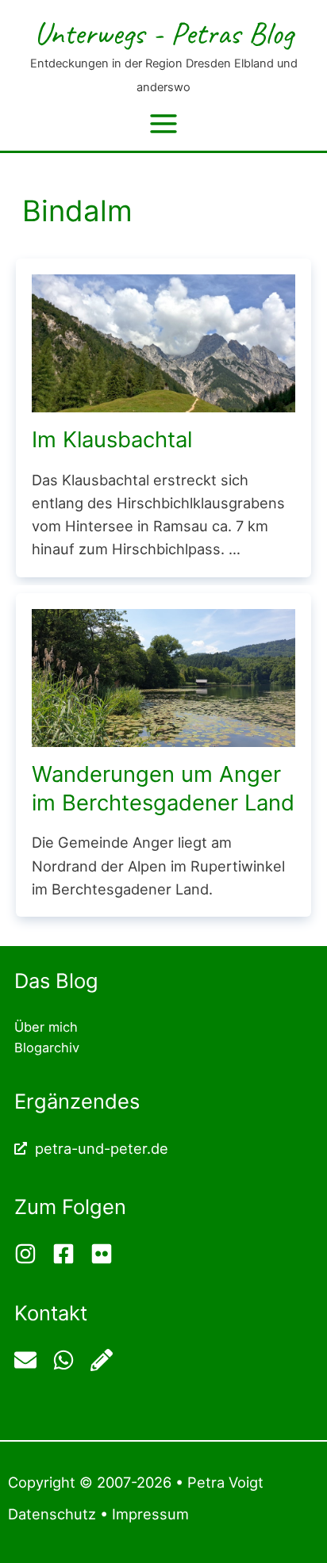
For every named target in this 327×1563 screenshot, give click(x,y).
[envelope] (31, 1360)
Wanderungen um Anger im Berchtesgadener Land (163, 788)
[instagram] (31, 1254)
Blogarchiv (46, 1047)
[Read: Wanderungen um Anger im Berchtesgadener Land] (163, 676)
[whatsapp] (69, 1360)
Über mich (46, 1027)
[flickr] (103, 1254)
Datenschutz (52, 1514)
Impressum (150, 1514)
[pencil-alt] (103, 1360)
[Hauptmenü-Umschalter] (163, 124)
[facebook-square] (69, 1254)
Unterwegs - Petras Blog (163, 33)
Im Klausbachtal (112, 439)
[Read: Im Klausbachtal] (163, 342)
